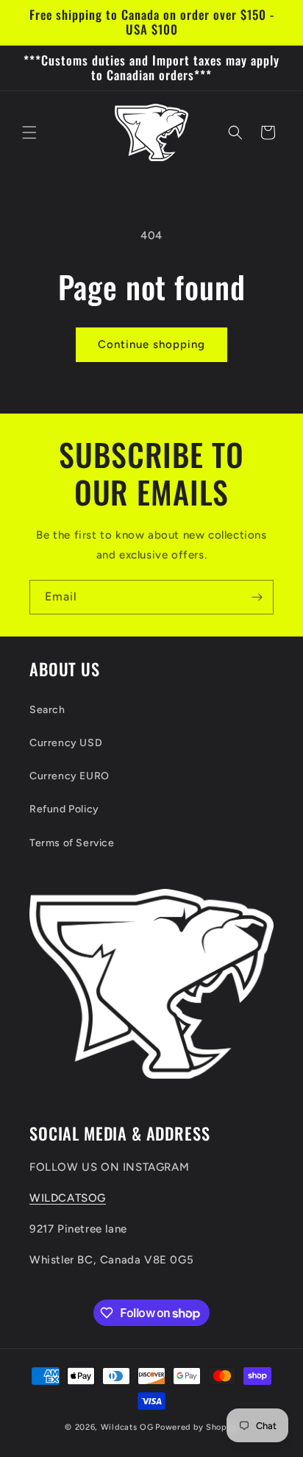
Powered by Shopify (196, 1427)
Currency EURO (69, 776)
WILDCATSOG (67, 1198)
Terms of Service (72, 843)
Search (47, 709)
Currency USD (65, 743)
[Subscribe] (256, 597)
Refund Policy (64, 809)
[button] (29, 132)
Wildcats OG (127, 1427)
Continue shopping (151, 344)
